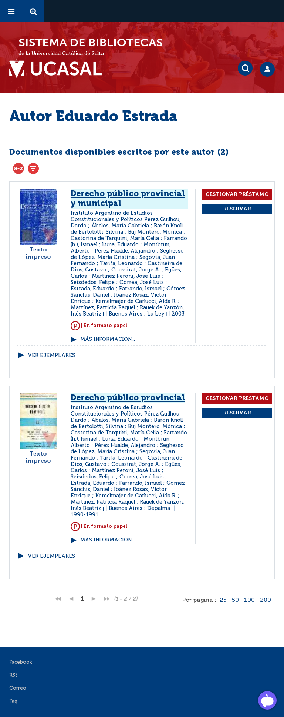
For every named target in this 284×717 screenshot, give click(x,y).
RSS (13, 675)
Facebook (20, 662)
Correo (17, 688)
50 (235, 600)
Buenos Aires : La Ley (137, 314)
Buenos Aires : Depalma (139, 508)
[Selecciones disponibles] (18, 168)
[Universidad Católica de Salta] (59, 69)
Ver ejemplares (51, 355)
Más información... (107, 339)
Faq (13, 701)
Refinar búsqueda (33, 168)
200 (265, 600)
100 (249, 600)
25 (223, 600)
